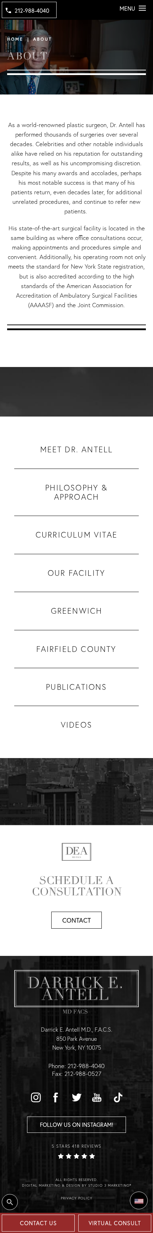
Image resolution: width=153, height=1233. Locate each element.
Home (15, 39)
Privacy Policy (77, 1198)
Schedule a (77, 886)
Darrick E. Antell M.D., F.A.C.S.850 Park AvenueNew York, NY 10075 (76, 1038)
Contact (76, 920)
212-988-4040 (32, 10)
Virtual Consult (115, 1223)
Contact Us (38, 1223)
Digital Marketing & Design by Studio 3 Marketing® (76, 1185)
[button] (35, 1097)
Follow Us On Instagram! (76, 1124)
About (42, 39)
